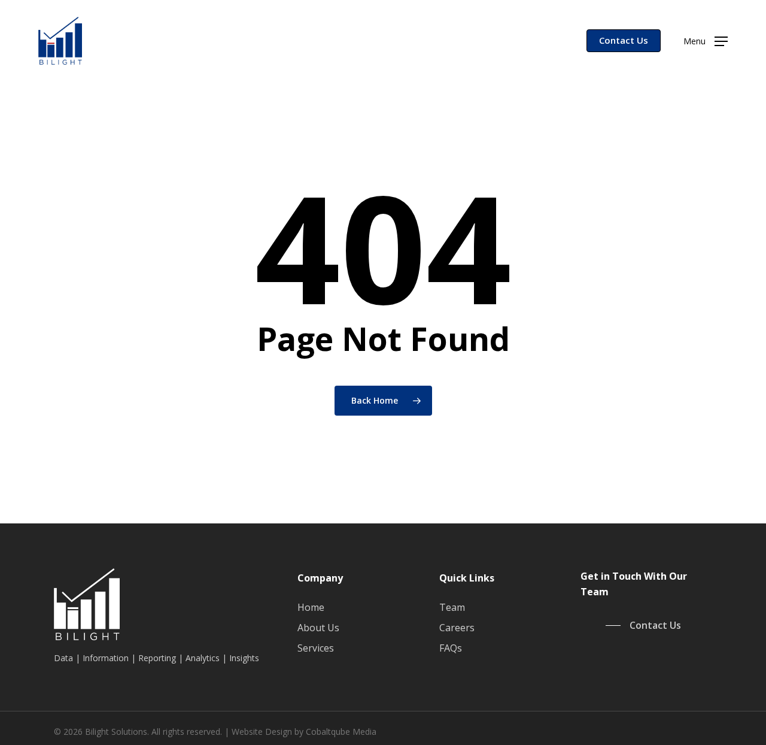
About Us (318, 627)
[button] (705, 41)
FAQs (450, 648)
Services (315, 648)
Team (452, 607)
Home (310, 607)
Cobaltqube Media (341, 731)
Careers (457, 627)
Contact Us (623, 40)
